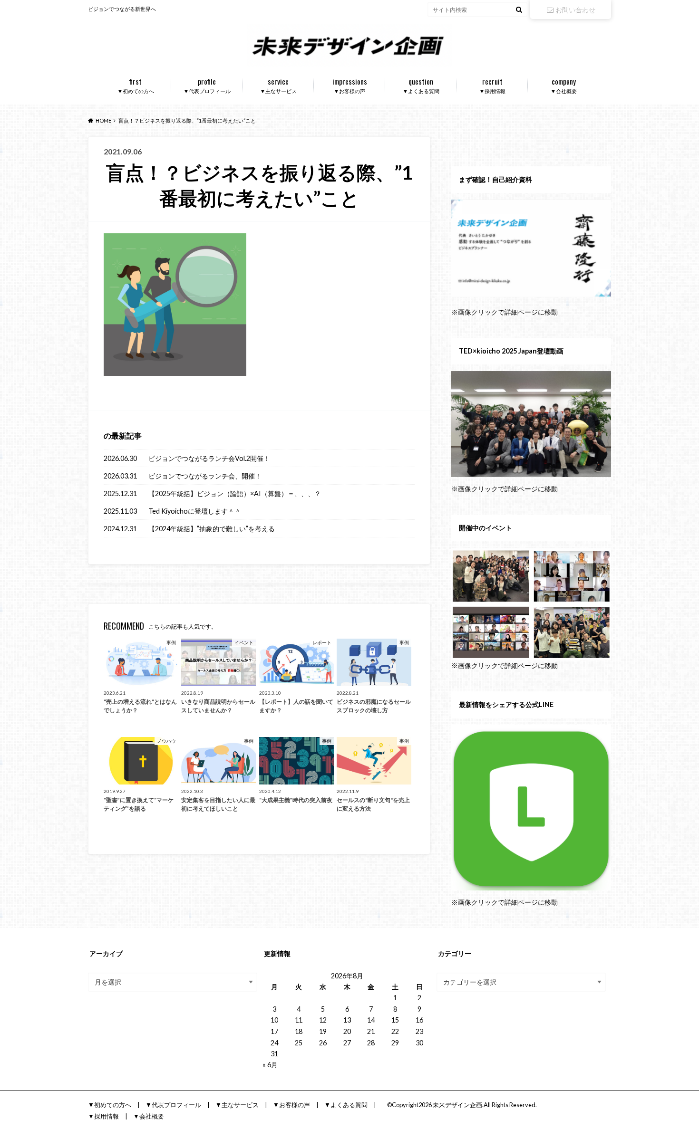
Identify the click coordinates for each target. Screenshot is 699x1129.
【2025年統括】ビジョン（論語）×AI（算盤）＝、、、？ (234, 493)
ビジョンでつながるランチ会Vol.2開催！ (209, 458)
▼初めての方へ (135, 85)
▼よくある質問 (421, 85)
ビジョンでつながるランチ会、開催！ (205, 476)
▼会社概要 (564, 85)
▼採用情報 (492, 85)
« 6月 (270, 1065)
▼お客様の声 (349, 85)
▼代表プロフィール (207, 85)
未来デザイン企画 (457, 1105)
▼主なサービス (278, 85)
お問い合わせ (575, 9)
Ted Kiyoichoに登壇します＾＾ (194, 511)
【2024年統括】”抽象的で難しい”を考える (211, 529)
